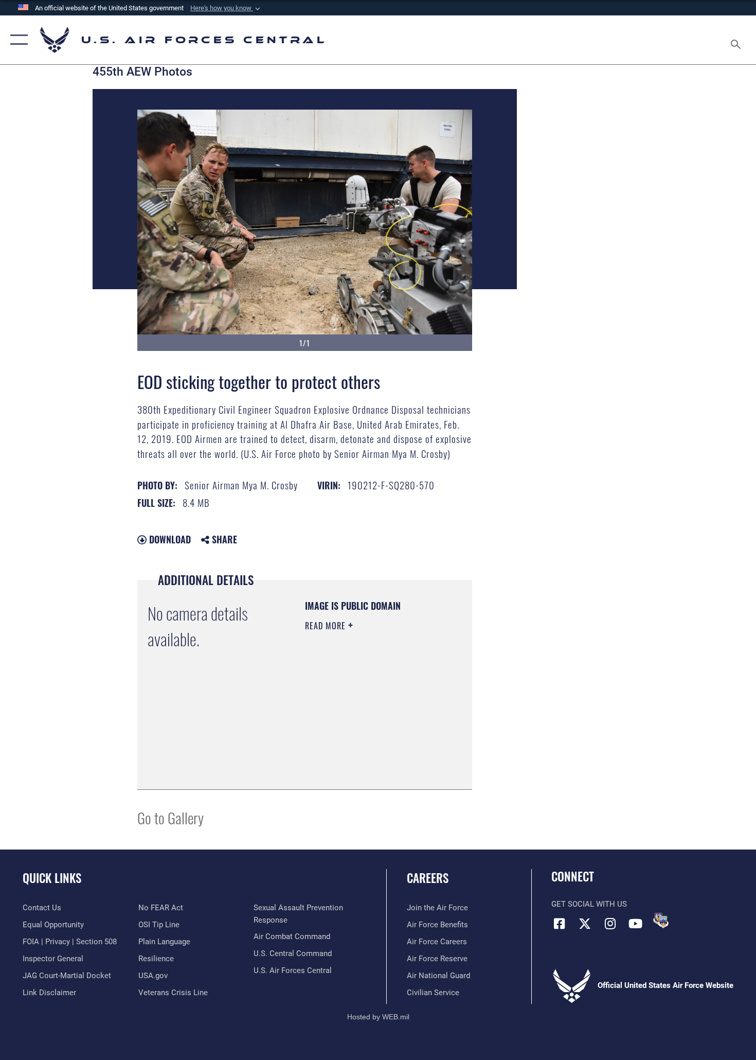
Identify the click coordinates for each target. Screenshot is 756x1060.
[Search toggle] (737, 40)
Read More (326, 626)
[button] (226, 8)
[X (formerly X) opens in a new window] (584, 923)
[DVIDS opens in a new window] (661, 920)
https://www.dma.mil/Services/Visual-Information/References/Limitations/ (367, 755)
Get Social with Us (589, 904)
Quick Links (52, 878)
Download (169, 539)
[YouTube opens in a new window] (635, 923)
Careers (427, 878)
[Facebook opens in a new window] (559, 923)
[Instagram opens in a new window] (610, 923)
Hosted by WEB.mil (378, 1017)
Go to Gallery (170, 817)
